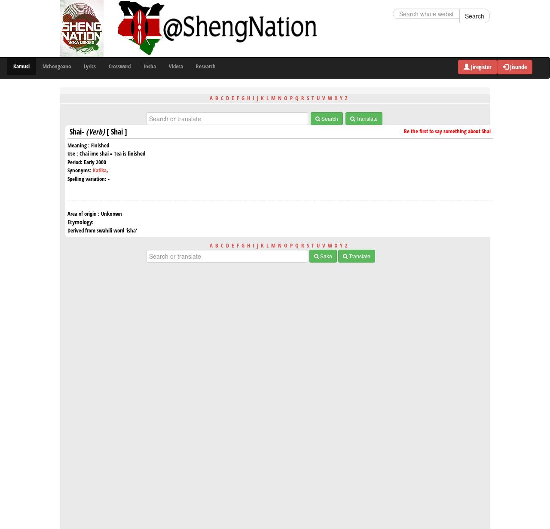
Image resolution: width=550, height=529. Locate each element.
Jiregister (481, 67)
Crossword (120, 66)
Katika (100, 170)
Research (206, 66)
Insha (150, 66)
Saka (325, 256)
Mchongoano (57, 66)
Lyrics (90, 66)
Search (474, 16)
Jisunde (518, 67)
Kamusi (21, 66)
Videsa (176, 66)
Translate (366, 118)
